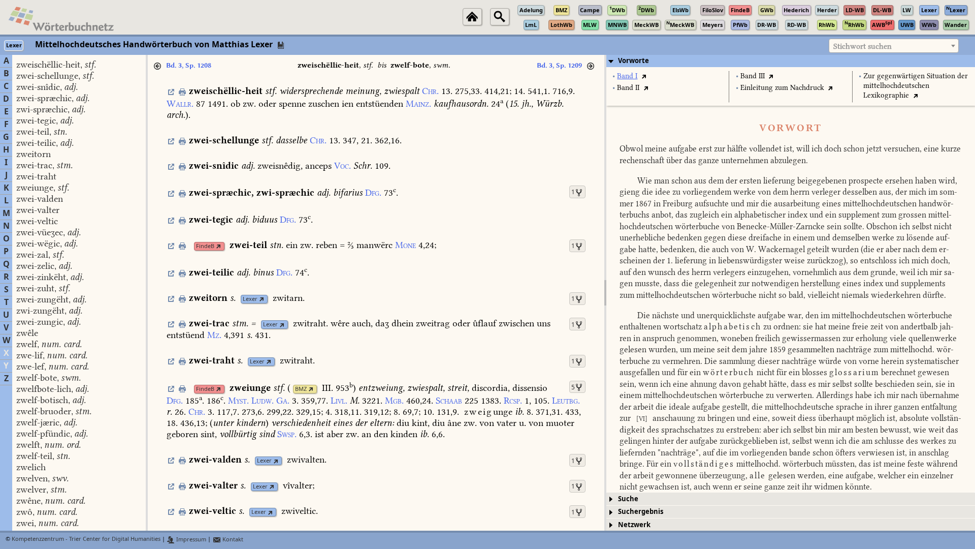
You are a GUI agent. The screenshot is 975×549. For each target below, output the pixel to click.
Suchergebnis (640, 511)
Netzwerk (634, 525)
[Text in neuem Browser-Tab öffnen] (643, 76)
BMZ (301, 389)
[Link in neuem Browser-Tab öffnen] (218, 246)
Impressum (190, 539)
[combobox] (894, 46)
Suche (628, 499)
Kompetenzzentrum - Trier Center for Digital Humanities (86, 539)
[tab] (790, 61)
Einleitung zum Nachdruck (782, 87)
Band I (627, 76)
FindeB (205, 246)
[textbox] (893, 46)
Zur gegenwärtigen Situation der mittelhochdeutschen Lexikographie (915, 86)
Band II (628, 87)
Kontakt (232, 539)
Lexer (250, 299)
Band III (752, 76)
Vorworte (633, 61)
